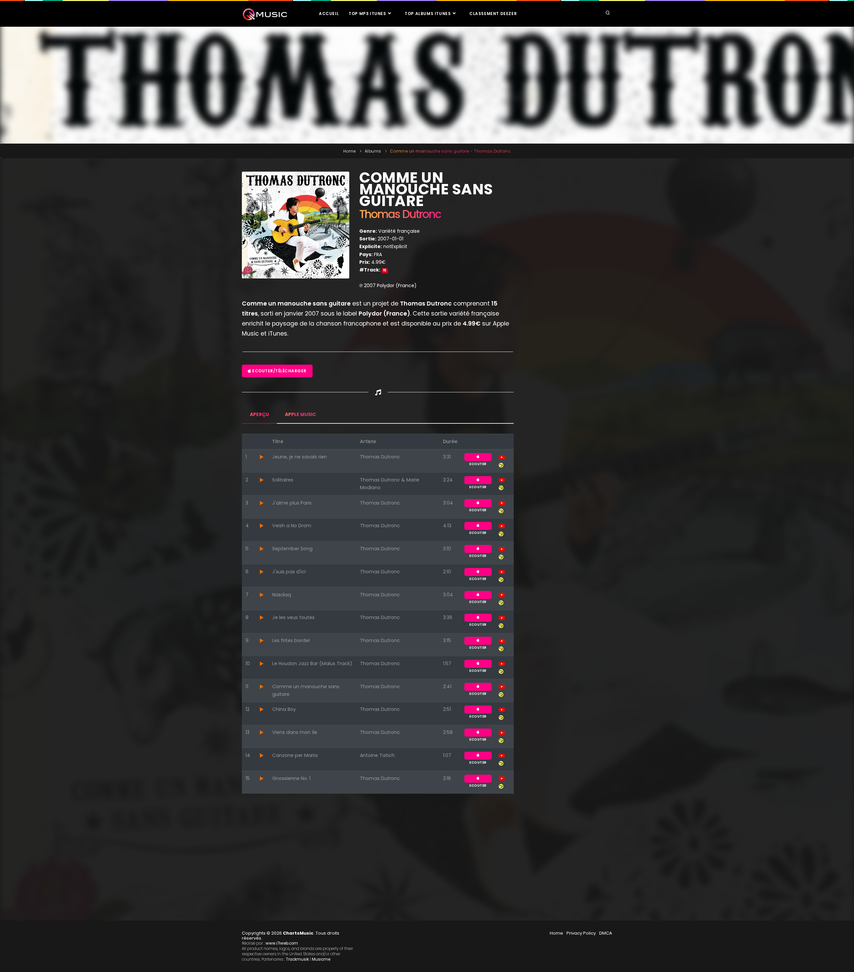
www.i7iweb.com (282, 943)
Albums (373, 151)
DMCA (605, 933)
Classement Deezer (493, 13)
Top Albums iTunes (428, 13)
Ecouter (478, 457)
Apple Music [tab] (300, 414)
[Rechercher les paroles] (501, 464)
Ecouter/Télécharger (279, 371)
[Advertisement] (427, 85)
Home (349, 151)
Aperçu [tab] (259, 414)
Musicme (321, 959)
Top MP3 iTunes (368, 13)
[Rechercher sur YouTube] (502, 456)
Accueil (329, 13)
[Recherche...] (607, 13)
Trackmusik (297, 959)
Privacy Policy (581, 933)
